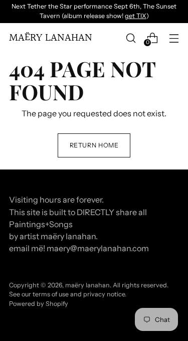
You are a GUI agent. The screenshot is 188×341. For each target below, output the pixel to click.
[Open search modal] (130, 38)
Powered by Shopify (38, 303)
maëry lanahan (87, 285)
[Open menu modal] (173, 38)
